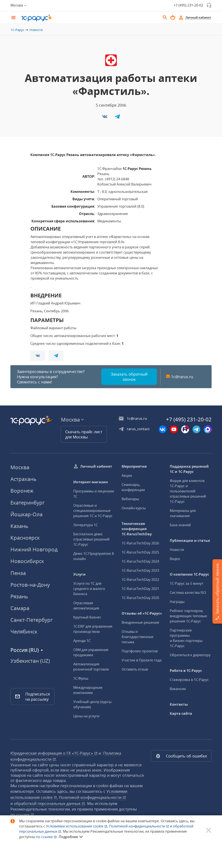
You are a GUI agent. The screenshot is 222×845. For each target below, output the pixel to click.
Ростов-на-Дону (30, 584)
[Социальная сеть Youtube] (174, 429)
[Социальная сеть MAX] (208, 429)
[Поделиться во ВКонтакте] (105, 118)
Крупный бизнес (87, 617)
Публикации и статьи (190, 540)
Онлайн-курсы (134, 508)
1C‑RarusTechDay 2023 (140, 570)
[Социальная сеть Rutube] (185, 429)
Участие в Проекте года (142, 660)
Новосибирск (27, 561)
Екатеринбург (27, 502)
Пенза (18, 572)
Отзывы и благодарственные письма (137, 636)
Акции (127, 475)
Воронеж (22, 490)
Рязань (19, 596)
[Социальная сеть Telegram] (196, 429)
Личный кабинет (96, 466)
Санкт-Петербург (31, 619)
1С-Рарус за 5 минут (186, 583)
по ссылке (20, 814)
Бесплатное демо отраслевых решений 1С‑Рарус (91, 539)
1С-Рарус (17, 30)
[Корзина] (172, 17)
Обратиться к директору (190, 655)
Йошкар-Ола (26, 514)
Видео (175, 558)
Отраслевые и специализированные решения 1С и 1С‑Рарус (93, 510)
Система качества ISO (188, 592)
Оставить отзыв (135, 669)
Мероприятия (134, 466)
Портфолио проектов (140, 651)
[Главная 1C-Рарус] (89, 18)
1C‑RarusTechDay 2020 (140, 597)
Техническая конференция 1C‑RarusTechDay (137, 528)
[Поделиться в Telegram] (117, 118)
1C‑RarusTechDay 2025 (140, 552)
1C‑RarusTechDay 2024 (140, 561)
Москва (19, 467)
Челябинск (23, 631)
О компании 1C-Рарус (189, 574)
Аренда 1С (82, 640)
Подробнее (68, 836)
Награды (177, 601)
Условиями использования (77, 826)
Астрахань (23, 478)
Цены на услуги (86, 716)
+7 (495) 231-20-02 (188, 5)
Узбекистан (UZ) (30, 660)
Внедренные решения (140, 622)
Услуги (79, 574)
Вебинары (130, 499)
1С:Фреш (80, 678)
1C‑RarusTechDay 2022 (140, 579)
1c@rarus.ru (182, 376)
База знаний (180, 525)
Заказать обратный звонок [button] (129, 376)
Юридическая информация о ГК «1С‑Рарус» (52, 753)
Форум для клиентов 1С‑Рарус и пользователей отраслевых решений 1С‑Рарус (188, 491)
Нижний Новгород (34, 549)
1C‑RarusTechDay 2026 (140, 543)
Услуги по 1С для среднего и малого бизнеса (89, 588)
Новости (36, 30)
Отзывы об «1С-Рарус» (142, 613)
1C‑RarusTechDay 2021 (140, 588)
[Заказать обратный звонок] (209, 5)
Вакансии (178, 688)
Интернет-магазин (90, 482)
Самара (19, 608)
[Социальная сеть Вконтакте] (162, 429)
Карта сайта (181, 713)
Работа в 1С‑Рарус (186, 670)
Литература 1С (85, 525)
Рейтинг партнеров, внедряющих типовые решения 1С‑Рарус (188, 616)
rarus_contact (138, 429)
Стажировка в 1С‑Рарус (189, 679)
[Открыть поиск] (165, 17)
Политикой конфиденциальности (137, 826)
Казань (19, 525)
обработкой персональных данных (48, 803)
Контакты (179, 704)
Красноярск (25, 537)
